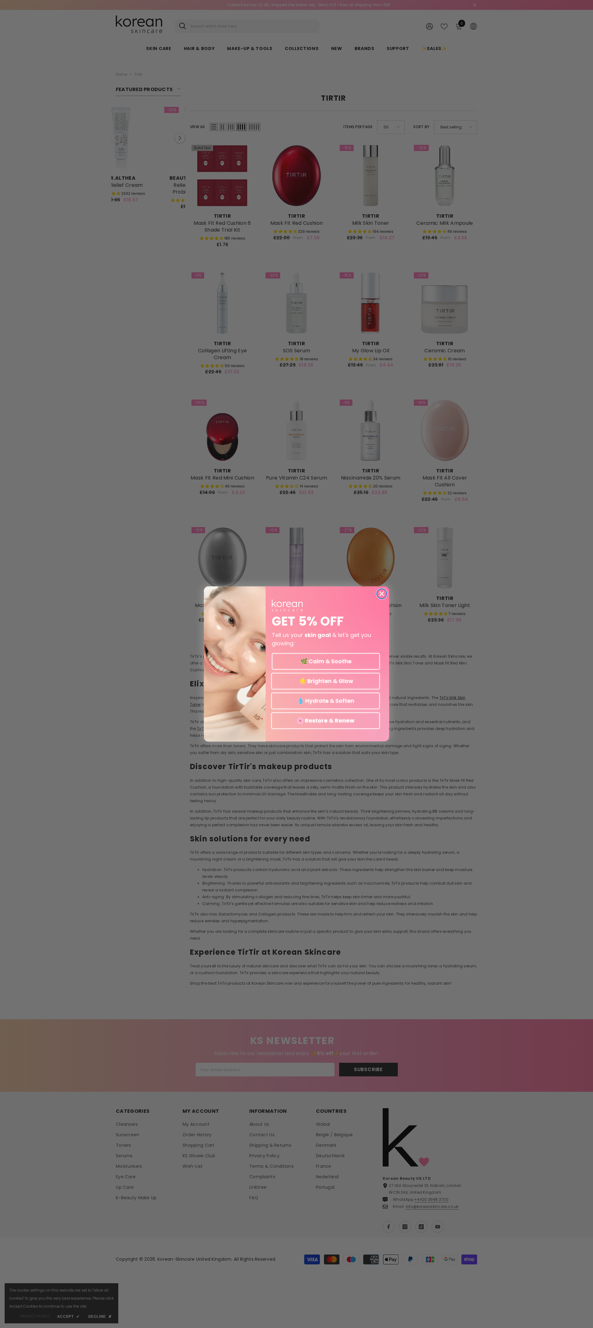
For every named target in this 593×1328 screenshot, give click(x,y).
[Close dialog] (382, 594)
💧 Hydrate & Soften (325, 701)
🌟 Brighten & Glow (325, 681)
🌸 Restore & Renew (326, 720)
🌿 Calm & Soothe (326, 661)
